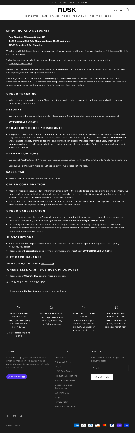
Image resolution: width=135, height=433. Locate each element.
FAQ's (58, 366)
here (85, 166)
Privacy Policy (61, 402)
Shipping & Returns (64, 362)
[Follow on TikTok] (21, 416)
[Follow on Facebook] (7, 416)
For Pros (96, 16)
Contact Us (60, 357)
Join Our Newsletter (65, 380)
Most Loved (31, 16)
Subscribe (102, 377)
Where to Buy (31, 276)
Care (45, 16)
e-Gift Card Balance (64, 371)
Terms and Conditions (65, 406)
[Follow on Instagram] (14, 416)
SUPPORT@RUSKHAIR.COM (23, 122)
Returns (71, 116)
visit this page (47, 263)
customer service (80, 330)
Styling (55, 16)
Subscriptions (31, 251)
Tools (66, 16)
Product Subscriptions (66, 376)
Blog (108, 16)
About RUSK (80, 16)
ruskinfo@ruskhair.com (20, 63)
